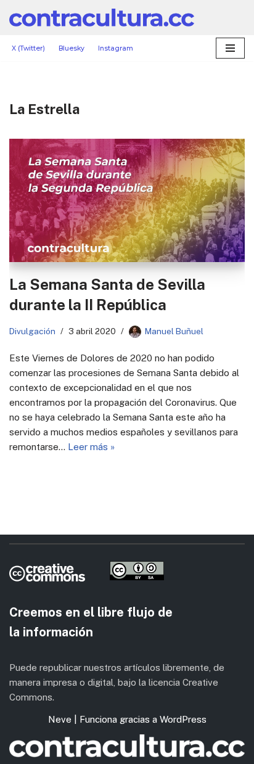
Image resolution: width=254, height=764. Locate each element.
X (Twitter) (28, 48)
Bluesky (71, 48)
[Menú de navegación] (230, 48)
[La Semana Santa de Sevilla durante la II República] (127, 200)
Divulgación (32, 331)
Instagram (115, 48)
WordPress (183, 719)
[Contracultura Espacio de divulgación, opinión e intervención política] (101, 18)
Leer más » (91, 447)
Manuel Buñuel (174, 331)
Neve (60, 719)
